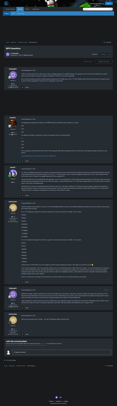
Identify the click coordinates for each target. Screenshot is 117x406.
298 (14, 83)
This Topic (104, 9)
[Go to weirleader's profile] (13, 208)
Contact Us (59, 401)
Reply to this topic (103, 61)
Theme (51, 401)
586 (14, 182)
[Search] (111, 9)
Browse (20, 9)
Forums (6, 13)
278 (14, 132)
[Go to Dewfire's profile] (13, 124)
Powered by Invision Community (58, 403)
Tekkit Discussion (28, 55)
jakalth (12, 167)
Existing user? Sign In (96, 3)
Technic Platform (10, 9)
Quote (27, 87)
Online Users (20, 13)
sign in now (43, 343)
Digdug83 (15, 53)
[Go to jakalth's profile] (13, 173)
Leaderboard (35, 9)
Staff (13, 13)
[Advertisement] (58, 28)
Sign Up (109, 3)
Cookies (65, 401)
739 (14, 216)
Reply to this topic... (20, 352)
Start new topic (88, 61)
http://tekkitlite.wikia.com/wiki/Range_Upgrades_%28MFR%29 (38, 156)
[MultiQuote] (22, 87)
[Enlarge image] (92, 264)
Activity (27, 9)
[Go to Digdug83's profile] (8, 54)
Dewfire (13, 118)
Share (95, 54)
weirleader (13, 202)
